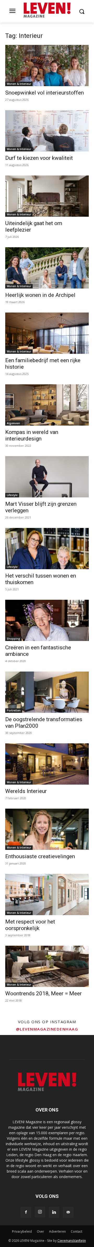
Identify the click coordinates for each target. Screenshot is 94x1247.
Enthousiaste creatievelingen (40, 856)
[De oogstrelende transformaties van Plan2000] (47, 692)
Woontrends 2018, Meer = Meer (43, 993)
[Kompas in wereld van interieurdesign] (47, 405)
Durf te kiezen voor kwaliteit (39, 158)
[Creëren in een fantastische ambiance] (47, 620)
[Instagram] (40, 1212)
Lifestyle (12, 495)
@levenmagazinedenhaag (47, 1029)
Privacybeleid (22, 1231)
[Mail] (68, 1212)
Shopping (13, 638)
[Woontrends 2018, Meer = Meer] (47, 966)
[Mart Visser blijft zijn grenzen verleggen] (47, 476)
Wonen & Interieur (19, 84)
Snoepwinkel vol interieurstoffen (44, 93)
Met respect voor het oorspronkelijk (30, 925)
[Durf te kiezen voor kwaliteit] (47, 130)
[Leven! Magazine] (47, 10)
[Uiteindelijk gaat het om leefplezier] (47, 196)
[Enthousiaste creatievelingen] (47, 829)
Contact (76, 1231)
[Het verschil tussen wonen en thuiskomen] (47, 548)
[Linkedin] (54, 1212)
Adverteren (57, 1231)
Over (40, 1231)
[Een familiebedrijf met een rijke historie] (47, 333)
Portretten (14, 710)
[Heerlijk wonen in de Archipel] (47, 268)
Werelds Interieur (26, 791)
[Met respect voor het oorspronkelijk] (47, 894)
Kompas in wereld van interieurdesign (31, 435)
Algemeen (13, 423)
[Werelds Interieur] (47, 764)
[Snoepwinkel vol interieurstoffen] (47, 65)
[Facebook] (26, 1212)
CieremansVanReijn (71, 1240)
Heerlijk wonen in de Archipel (40, 295)
